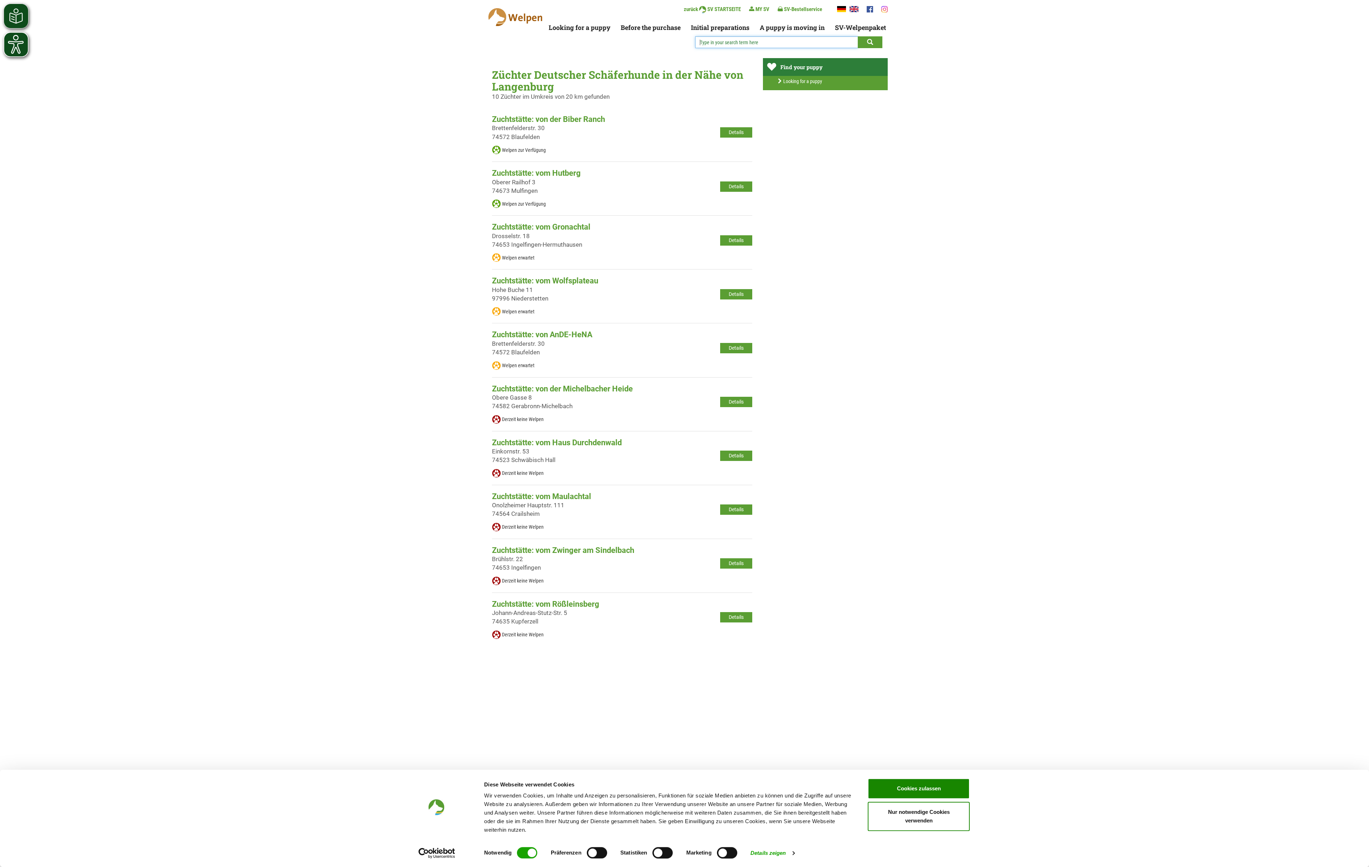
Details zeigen (768, 853)
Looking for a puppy (579, 27)
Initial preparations (720, 27)
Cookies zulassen (919, 788)
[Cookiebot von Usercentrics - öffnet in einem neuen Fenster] (437, 853)
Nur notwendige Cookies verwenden (919, 816)
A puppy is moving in (792, 27)
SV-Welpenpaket (860, 27)
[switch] (597, 852)
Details (736, 132)
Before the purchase (651, 27)
